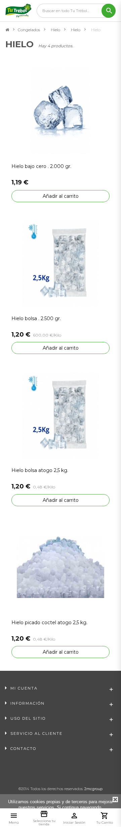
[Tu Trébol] (18, 11)
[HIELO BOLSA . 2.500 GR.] (60, 262)
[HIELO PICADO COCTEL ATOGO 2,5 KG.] (60, 566)
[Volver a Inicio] (7, 29)
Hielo (55, 29)
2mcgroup (93, 788)
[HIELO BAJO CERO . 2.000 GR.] (60, 110)
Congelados (28, 29)
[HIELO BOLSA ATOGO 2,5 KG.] (60, 414)
